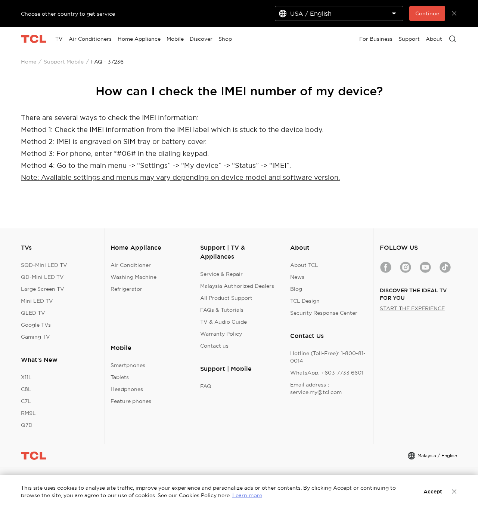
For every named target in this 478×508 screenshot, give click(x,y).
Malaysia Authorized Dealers (237, 286)
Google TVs (36, 324)
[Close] (454, 492)
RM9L (28, 413)
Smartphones (128, 365)
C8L (26, 389)
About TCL (304, 265)
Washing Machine (133, 277)
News (297, 277)
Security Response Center (323, 313)
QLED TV (33, 313)
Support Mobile (64, 61)
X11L (26, 377)
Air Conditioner (131, 265)
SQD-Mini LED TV (44, 265)
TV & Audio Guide (223, 321)
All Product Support (226, 298)
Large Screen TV (42, 289)
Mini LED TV (37, 301)
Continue (427, 13)
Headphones (127, 389)
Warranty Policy (221, 333)
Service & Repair (221, 274)
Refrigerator (126, 289)
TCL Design (305, 301)
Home (28, 61)
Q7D (26, 425)
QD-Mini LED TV (42, 277)
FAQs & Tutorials (221, 310)
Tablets (120, 377)
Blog (296, 289)
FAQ (205, 386)
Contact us (214, 345)
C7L (26, 401)
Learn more (247, 495)
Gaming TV (35, 336)
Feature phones (131, 401)
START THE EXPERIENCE (412, 308)
